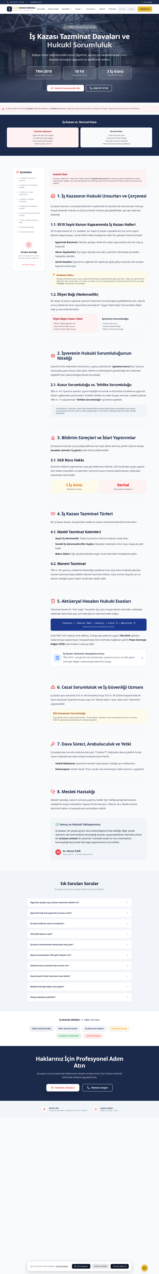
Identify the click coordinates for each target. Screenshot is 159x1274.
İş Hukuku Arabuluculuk (69, 1036)
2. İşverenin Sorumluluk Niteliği (28, 186)
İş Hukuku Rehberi (69, 1019)
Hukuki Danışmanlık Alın (67, 88)
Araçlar (78, 9)
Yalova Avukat (53, 9)
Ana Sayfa (41, 9)
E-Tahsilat (112, 9)
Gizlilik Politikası (62, 1266)
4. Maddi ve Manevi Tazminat (26, 200)
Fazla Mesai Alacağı (119, 1028)
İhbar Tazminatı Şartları (68, 1028)
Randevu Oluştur (28, 264)
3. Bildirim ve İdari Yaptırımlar (26, 193)
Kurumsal (90, 9)
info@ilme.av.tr (36, 2)
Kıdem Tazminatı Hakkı (41, 1028)
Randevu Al (144, 9)
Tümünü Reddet (100, 1266)
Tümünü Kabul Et (119, 1266)
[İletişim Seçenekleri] (144, 1268)
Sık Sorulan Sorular (26, 232)
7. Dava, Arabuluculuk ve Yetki (28, 221)
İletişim (102, 9)
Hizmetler (65, 9)
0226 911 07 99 (100, 88)
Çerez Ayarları (82, 1266)
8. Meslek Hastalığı (26, 227)
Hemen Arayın (99, 1087)
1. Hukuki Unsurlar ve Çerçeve (27, 179)
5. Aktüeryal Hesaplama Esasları (28, 207)
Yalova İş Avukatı (93, 1036)
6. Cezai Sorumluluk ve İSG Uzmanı (29, 214)
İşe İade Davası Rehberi (94, 1028)
